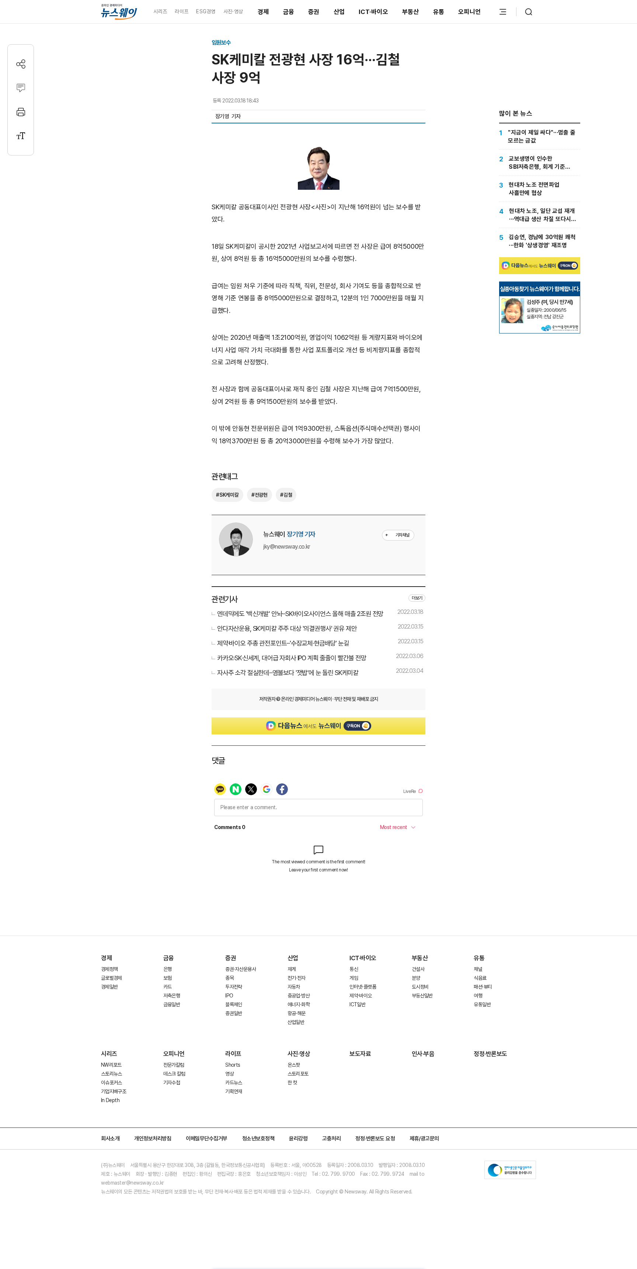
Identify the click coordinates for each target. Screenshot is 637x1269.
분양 (416, 978)
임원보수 (221, 42)
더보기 (417, 598)
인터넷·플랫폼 (362, 987)
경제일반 (109, 987)
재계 (292, 969)
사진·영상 (233, 11)
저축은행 (171, 996)
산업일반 (296, 1022)
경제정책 (109, 969)
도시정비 (420, 987)
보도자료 (360, 1054)
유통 (439, 11)
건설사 (418, 969)
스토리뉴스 (111, 1074)
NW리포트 (111, 1065)
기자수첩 (171, 1083)
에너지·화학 (299, 1004)
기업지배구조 (113, 1091)
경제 (263, 11)
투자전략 (233, 987)
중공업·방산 (299, 996)
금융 (289, 11)
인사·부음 (423, 1054)
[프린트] (20, 111)
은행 (167, 969)
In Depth (110, 1100)
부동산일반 (422, 996)
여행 (478, 996)
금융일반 (171, 1004)
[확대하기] (319, 151)
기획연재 (233, 1091)
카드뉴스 (233, 1083)
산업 (339, 11)
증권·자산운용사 (240, 969)
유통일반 (482, 1004)
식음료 (480, 978)
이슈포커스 (111, 1083)
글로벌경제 (111, 978)
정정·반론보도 (490, 1054)
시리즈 (160, 11)
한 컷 (292, 1083)
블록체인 (233, 1004)
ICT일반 (357, 1004)
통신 (353, 969)
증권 (314, 11)
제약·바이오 (360, 996)
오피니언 (469, 11)
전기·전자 (297, 978)
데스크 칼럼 (174, 1074)
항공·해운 (297, 1013)
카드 (167, 987)
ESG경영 (205, 11)
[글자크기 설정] (20, 135)
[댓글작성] (20, 87)
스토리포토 (298, 1074)
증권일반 (233, 1013)
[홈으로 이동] (119, 12)
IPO (229, 996)
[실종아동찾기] (512, 301)
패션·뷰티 (483, 987)
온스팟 (294, 1065)
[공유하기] (20, 64)
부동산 (410, 11)
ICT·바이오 (373, 11)
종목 (229, 978)
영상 (229, 1074)
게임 (353, 978)
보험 (167, 978)
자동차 (294, 987)
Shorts (232, 1065)
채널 (478, 969)
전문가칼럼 (173, 1065)
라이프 (181, 11)
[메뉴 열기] (502, 11)
